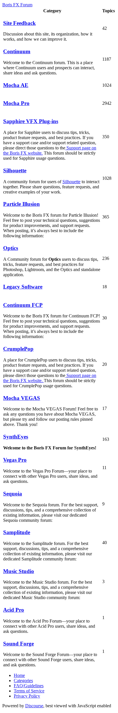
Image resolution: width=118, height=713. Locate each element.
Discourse (34, 705)
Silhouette (71, 181)
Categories (23, 680)
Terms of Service (29, 690)
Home (19, 675)
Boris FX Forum (17, 4)
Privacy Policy (27, 696)
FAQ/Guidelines (29, 685)
